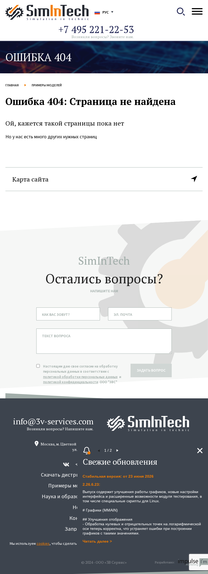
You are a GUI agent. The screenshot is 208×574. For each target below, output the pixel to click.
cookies (43, 543)
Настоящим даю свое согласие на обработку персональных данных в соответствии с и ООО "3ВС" (82, 374)
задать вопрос (151, 370)
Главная (12, 85)
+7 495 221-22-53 (96, 29)
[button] (99, 450)
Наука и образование (67, 496)
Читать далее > (97, 541)
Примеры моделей (47, 85)
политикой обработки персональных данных (80, 377)
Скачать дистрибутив (67, 474)
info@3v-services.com (53, 421)
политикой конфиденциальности (70, 382)
